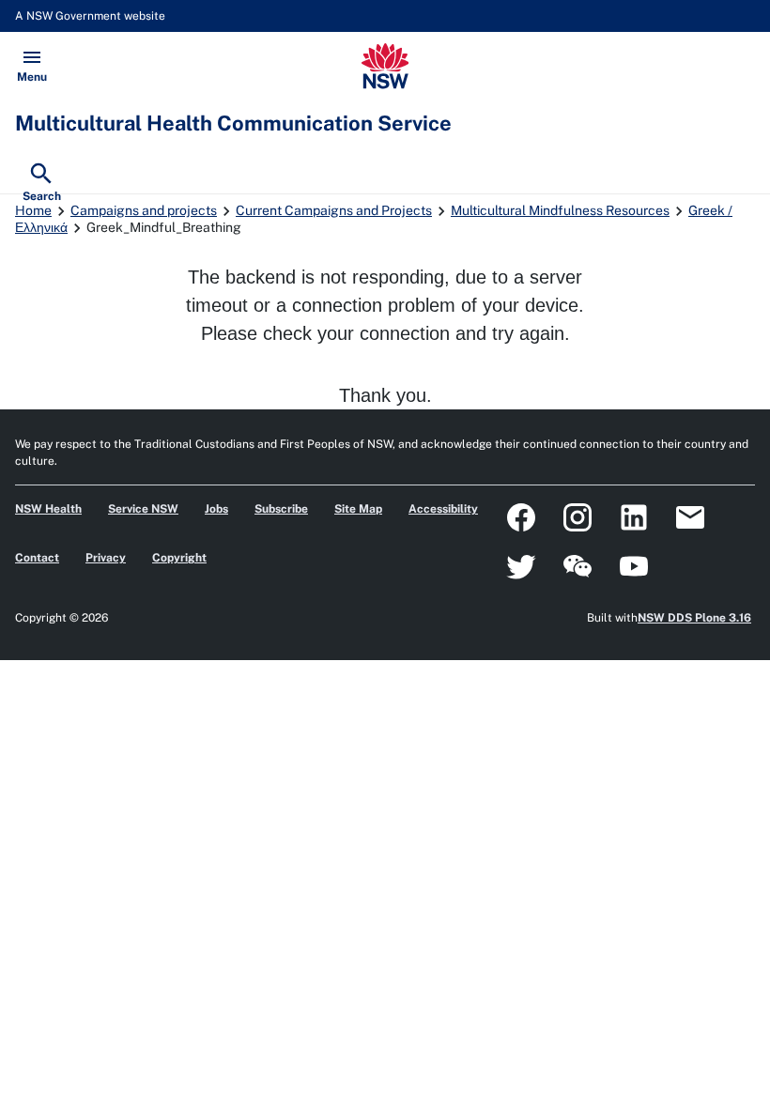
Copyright (179, 557)
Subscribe (281, 509)
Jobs (216, 509)
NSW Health (48, 509)
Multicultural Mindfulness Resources (560, 210)
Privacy (105, 557)
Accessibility (443, 509)
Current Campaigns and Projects (334, 210)
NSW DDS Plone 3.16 (694, 617)
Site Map (358, 509)
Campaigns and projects (143, 210)
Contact (37, 557)
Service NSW (143, 509)
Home (33, 210)
